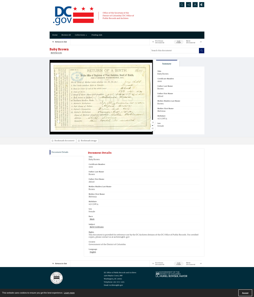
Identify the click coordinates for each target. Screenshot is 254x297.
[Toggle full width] (152, 122)
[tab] (166, 63)
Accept (245, 293)
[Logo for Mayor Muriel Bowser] (171, 274)
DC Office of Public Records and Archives (120, 272)
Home (55, 35)
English (93, 252)
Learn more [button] (69, 293)
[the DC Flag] (73, 16)
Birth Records (56, 53)
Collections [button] (80, 35)
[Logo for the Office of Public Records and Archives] (56, 277)
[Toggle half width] (152, 128)
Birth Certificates (97, 227)
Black (92, 219)
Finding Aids (97, 35)
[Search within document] (201, 50)
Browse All (66, 35)
